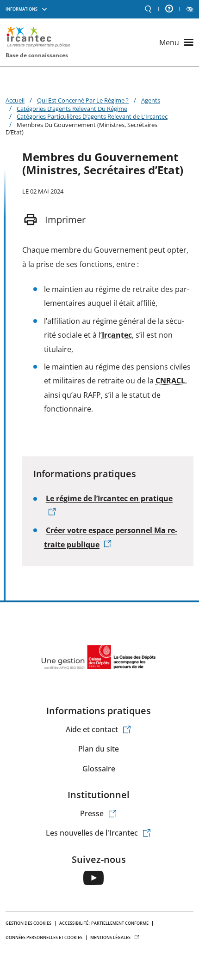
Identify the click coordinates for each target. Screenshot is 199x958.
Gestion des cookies (28, 923)
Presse (92, 813)
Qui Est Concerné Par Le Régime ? (83, 100)
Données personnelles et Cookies (44, 937)
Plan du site (98, 749)
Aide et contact (92, 729)
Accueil (15, 100)
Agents (150, 100)
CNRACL (170, 381)
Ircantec (117, 335)
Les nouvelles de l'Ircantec (92, 833)
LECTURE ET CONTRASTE (189, 9)
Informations (21, 9)
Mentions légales (110, 937)
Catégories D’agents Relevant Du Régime (72, 108)
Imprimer (65, 219)
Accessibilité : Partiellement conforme (104, 923)
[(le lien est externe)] (93, 878)
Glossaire (98, 769)
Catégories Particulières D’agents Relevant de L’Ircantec (92, 116)
